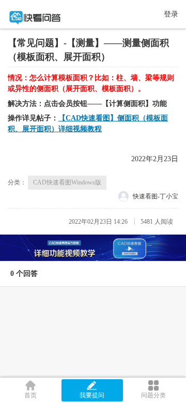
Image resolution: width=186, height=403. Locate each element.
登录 (171, 14)
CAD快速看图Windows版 (67, 182)
